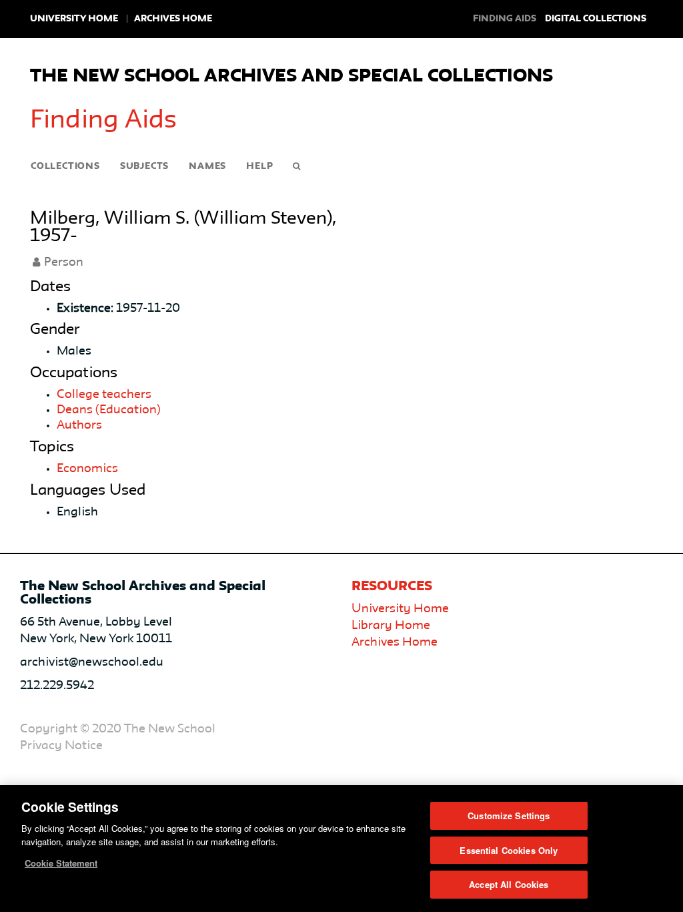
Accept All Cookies (508, 884)
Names (207, 166)
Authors (79, 425)
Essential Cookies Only (509, 850)
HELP (259, 166)
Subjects (144, 166)
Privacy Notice (61, 745)
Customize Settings (509, 815)
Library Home (391, 625)
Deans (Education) (109, 410)
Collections (65, 166)
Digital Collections (595, 19)
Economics (87, 468)
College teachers (104, 394)
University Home (74, 19)
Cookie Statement (61, 863)
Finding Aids (103, 120)
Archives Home (173, 19)
